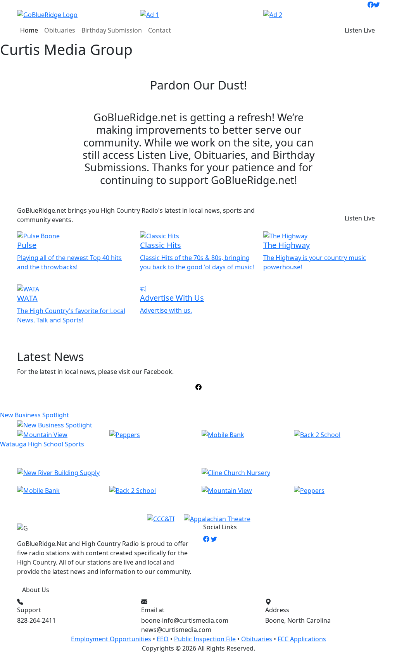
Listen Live (360, 30)
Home (29, 30)
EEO (163, 639)
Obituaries (59, 30)
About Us (35, 589)
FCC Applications (302, 639)
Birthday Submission (111, 30)
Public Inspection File (205, 639)
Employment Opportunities (111, 639)
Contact (159, 30)
